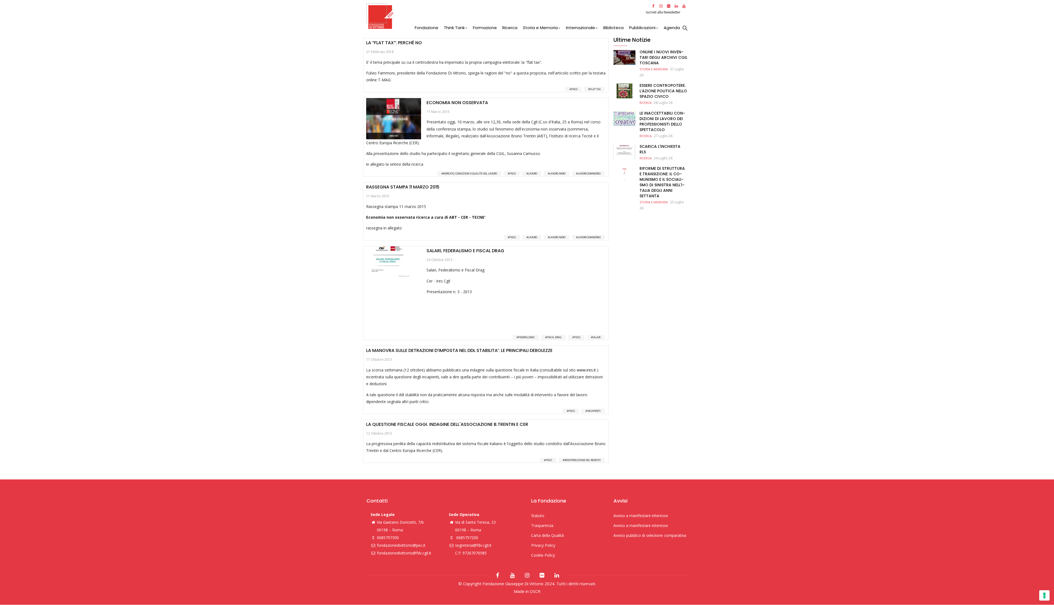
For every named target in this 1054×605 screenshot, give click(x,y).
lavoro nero (557, 173)
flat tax (595, 89)
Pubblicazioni (642, 27)
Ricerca (509, 27)
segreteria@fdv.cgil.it (473, 545)
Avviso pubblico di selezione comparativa (649, 535)
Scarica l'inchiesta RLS (660, 149)
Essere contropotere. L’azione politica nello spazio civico (663, 91)
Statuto (537, 515)
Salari (597, 337)
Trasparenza (542, 525)
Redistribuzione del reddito (582, 460)
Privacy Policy (543, 545)
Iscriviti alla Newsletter (663, 12)
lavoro (532, 173)
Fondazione (426, 27)
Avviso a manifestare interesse (640, 515)
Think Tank (454, 27)
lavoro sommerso (589, 173)
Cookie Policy (543, 555)
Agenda (672, 27)
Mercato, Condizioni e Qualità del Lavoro (470, 173)
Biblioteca (613, 27)
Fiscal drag (554, 337)
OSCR (535, 591)
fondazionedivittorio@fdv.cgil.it (404, 553)
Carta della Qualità (547, 535)
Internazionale (580, 27)
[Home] (505, 16)
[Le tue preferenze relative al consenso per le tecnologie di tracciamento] (1044, 595)
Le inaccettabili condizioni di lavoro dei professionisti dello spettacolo (662, 121)
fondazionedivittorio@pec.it (401, 545)
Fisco (574, 89)
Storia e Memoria (540, 27)
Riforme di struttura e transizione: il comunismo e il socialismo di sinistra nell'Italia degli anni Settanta (662, 182)
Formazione (485, 27)
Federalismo (526, 337)
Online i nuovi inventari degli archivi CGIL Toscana (663, 57)
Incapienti (594, 411)
